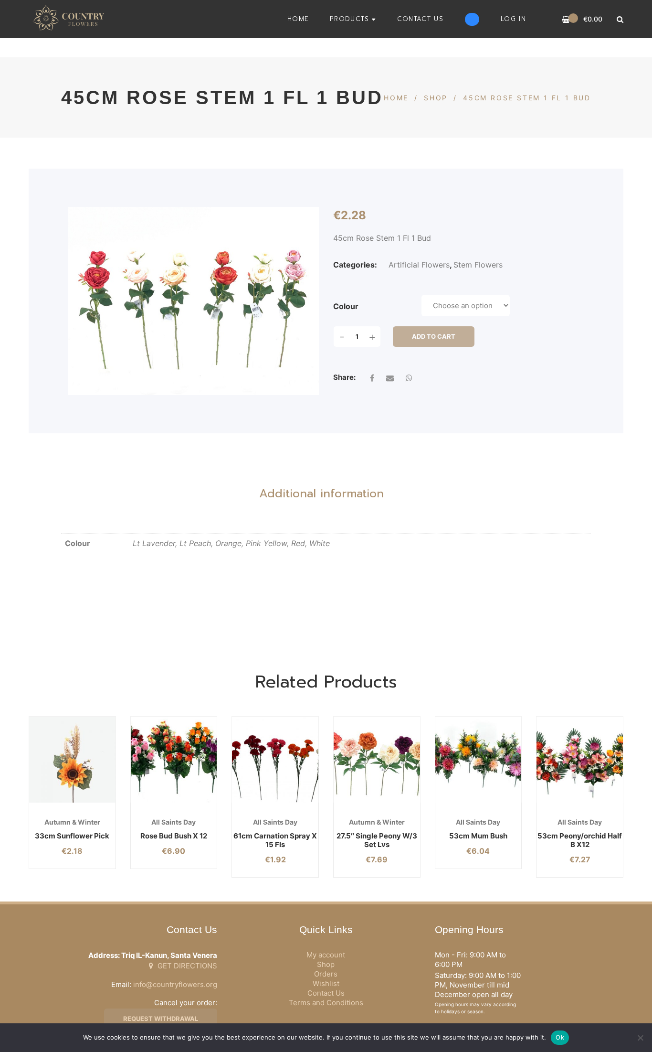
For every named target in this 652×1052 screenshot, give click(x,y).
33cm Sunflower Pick (72, 835)
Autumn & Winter (72, 822)
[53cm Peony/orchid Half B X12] (579, 760)
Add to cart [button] (57, 802)
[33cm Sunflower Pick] (72, 760)
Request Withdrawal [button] (160, 1018)
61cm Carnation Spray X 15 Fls (275, 840)
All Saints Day (173, 822)
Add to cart (433, 336)
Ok (560, 1037)
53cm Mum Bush (478, 835)
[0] (566, 19)
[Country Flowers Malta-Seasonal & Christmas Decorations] (71, 19)
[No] (640, 1037)
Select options (158, 802)
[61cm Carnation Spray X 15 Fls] (275, 760)
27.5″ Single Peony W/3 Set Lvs (377, 840)
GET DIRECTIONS (186, 965)
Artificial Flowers (419, 264)
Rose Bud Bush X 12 (173, 835)
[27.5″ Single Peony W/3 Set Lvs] (377, 760)
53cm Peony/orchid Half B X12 (579, 840)
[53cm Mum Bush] (478, 760)
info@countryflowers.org (175, 984)
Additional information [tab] (321, 493)
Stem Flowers (478, 264)
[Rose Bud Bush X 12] (174, 760)
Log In (513, 18)
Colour (345, 306)
